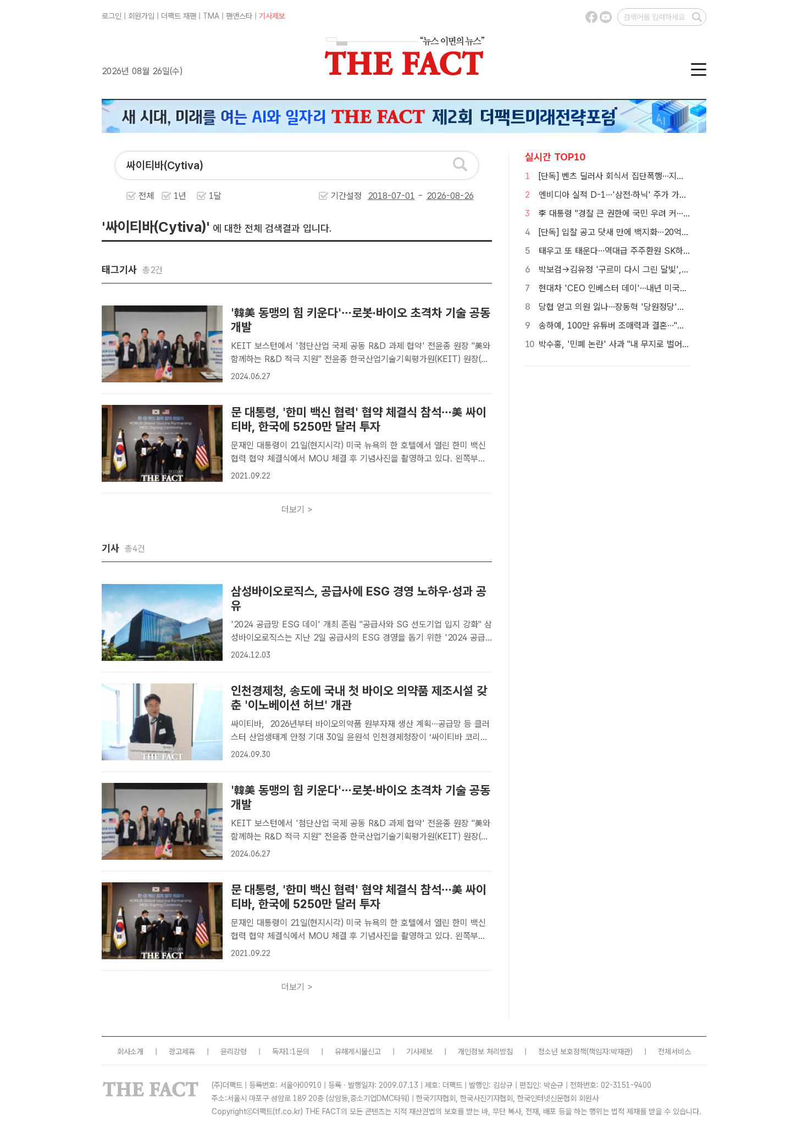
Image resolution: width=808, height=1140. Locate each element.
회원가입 (141, 16)
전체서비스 (674, 1051)
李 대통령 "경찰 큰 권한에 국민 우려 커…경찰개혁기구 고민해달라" (656, 213)
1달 (215, 196)
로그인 (111, 16)
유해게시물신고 (358, 1051)
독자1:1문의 (290, 1051)
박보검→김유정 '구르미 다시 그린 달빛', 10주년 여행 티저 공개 (651, 269)
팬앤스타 (239, 16)
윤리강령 (233, 1051)
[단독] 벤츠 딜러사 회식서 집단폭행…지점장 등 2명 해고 (637, 176)
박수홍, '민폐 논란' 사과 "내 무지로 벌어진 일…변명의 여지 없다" (654, 344)
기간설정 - (378, 196)
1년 (180, 196)
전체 (146, 196)
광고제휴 (182, 1051)
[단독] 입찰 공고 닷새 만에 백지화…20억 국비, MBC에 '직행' (647, 232)
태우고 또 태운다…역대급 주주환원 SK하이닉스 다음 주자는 (644, 251)
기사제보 (272, 16)
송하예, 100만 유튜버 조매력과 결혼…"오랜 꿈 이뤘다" (635, 325)
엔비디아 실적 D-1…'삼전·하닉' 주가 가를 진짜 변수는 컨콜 (644, 195)
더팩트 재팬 (178, 16)
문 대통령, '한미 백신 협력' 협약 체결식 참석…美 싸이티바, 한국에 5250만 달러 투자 (358, 419)
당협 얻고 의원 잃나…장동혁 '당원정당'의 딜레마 (625, 307)
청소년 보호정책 (562, 1051)
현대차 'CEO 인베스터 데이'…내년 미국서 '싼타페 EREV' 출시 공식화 (663, 288)
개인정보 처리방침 (485, 1051)
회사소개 (130, 1051)
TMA (211, 16)
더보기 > (297, 509)
